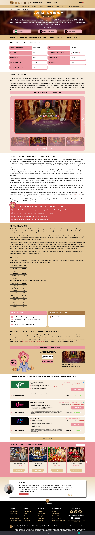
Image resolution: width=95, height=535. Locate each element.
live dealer (17, 9)
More (63, 6)
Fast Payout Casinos (16, 520)
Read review (19, 470)
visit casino (77, 389)
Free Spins (41, 511)
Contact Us (55, 513)
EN (81, 2)
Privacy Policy (56, 516)
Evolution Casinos (47, 361)
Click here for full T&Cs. (77, 404)
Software (49, 6)
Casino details (18, 395)
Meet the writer (23, 494)
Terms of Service (57, 518)
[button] (12, 117)
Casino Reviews (25, 6)
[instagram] (71, 511)
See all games (80, 445)
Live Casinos (13, 516)
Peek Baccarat (40, 341)
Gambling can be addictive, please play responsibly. (76, 521)
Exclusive (40, 520)
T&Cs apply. (80, 420)
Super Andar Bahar (28, 341)
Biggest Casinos (14, 518)
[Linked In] (69, 495)
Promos (58, 6)
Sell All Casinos (47, 438)
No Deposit (41, 513)
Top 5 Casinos (14, 511)
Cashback (41, 518)
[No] (93, 533)
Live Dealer (75, 52)
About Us (55, 511)
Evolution (36, 47)
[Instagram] (72, 495)
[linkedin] (80, 511)
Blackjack (27, 516)
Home (11, 9)
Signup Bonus (42, 516)
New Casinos (14, 513)
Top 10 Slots (27, 511)
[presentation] (86, 461)
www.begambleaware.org (65, 384)
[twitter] (75, 511)
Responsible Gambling (58, 520)
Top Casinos (15, 6)
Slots (41, 6)
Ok (79, 533)
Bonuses (34, 6)
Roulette (26, 518)
